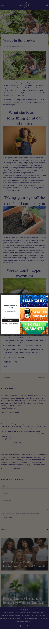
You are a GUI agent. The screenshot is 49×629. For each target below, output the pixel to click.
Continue (10, 320)
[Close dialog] (47, 296)
